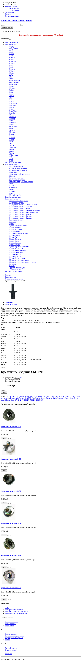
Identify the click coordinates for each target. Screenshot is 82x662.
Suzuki (11, 151)
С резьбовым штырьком (18, 168)
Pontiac (11, 134)
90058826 (39, 400)
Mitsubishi (12, 122)
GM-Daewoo (13, 82)
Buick (11, 56)
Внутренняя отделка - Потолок (20, 216)
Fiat (10, 77)
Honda (11, 86)
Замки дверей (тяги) (16, 220)
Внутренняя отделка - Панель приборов (23, 212)
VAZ (11, 159)
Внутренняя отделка (16, 203)
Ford (11, 78)
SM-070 (8, 396)
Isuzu (11, 92)
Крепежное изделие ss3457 (11, 588)
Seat (10, 143)
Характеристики (11, 304)
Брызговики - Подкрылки (18, 201)
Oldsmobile (13, 126)
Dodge (11, 73)
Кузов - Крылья (15, 243)
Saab (11, 142)
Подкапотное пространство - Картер (22, 262)
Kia (10, 99)
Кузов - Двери (14, 231)
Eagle (11, 75)
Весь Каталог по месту (13, 271)
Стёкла (12, 266)
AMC (11, 50)
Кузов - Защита (14, 237)
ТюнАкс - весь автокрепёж (16, 20)
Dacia (11, 67)
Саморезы (13, 187)
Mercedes (12, 117)
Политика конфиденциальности (17, 611)
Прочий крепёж (15, 195)
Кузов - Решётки (15, 256)
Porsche (12, 136)
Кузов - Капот (14, 241)
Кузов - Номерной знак (17, 250)
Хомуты (12, 176)
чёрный (21, 396)
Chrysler (12, 63)
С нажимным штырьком (18, 170)
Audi (11, 52)
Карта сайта (9, 626)
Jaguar (11, 96)
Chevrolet (12, 61)
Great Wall (13, 84)
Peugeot (12, 130)
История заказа (10, 650)
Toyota (11, 153)
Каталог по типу (11, 164)
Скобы (11, 193)
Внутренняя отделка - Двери (19, 208)
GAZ (11, 161)
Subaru (11, 149)
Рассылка (8, 654)
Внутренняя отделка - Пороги (20, 214)
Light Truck (13, 111)
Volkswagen (13, 155)
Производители (11, 634)
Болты (11, 184)
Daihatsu (12, 71)
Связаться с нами (11, 622)
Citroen (11, 65)
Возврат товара (10, 624)
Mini (11, 120)
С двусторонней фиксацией (19, 174)
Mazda (11, 115)
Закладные (13, 172)
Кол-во (3, 390)
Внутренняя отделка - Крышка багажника (24, 210)
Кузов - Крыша (14, 245)
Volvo (11, 157)
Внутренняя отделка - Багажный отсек (23, 205)
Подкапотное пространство (19, 260)
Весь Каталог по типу (13, 197)
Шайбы (12, 191)
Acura (11, 46)
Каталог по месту (11, 199)
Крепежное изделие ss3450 (11, 491)
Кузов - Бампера (15, 227)
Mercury (12, 119)
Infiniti (11, 90)
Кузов (11, 224)
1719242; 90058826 (22, 400)
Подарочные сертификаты (14, 636)
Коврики (12, 222)
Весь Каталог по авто (13, 163)
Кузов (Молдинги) (51, 396)
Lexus (11, 107)
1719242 (32, 400)
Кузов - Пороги (15, 254)
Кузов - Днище (14, 235)
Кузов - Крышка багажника (19, 247)
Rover (11, 140)
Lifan (11, 109)
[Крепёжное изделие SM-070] (13, 299)
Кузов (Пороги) (64, 396)
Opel (11, 128)
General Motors (14, 80)
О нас (7, 608)
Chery (11, 59)
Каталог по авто (11, 44)
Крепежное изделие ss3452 (11, 555)
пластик (14, 396)
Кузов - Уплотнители (17, 258)
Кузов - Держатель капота (18, 233)
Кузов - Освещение (16, 252)
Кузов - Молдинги (16, 248)
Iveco (11, 94)
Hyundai (12, 88)
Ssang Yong (13, 147)
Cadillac (12, 57)
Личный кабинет (11, 648)
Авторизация (14, 10)
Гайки (11, 189)
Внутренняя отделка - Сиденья (20, 218)
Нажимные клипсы (16, 166)
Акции (7, 640)
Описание (8, 302)
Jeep (10, 98)
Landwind (12, 105)
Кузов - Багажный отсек (18, 226)
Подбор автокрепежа (12, 42)
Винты (11, 185)
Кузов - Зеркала (15, 239)
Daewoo (12, 69)
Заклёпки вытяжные (16, 178)
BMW (11, 54)
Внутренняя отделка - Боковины (21, 206)
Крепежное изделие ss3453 (11, 459)
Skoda (11, 145)
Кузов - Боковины (15, 229)
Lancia (11, 101)
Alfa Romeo (13, 48)
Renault (12, 138)
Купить (4, 392)
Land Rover (13, 103)
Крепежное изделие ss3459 (11, 523)
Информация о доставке (14, 610)
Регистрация (14, 8)
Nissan (11, 124)
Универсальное (14, 269)
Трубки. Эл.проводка (17, 268)
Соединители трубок (17, 180)
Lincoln (12, 113)
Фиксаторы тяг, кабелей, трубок (21, 182)
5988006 (28, 398)
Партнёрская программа (14, 638)
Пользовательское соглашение (16, 613)
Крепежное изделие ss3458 (11, 427)
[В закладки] (2, 367)
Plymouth (12, 132)
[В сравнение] (4, 367)
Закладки (8, 652)
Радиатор (12, 264)
